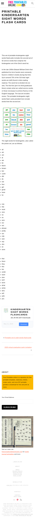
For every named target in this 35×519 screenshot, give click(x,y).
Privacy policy (17, 471)
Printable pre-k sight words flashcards (18, 337)
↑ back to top (17, 461)
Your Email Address (8, 397)
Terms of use (17, 474)
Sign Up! (9, 485)
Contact (17, 494)
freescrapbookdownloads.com (12, 451)
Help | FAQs (17, 496)
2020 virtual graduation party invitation (18, 347)
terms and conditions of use (23, 514)
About (18, 469)
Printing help (17, 472)
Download (24, 324)
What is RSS (17, 475)
